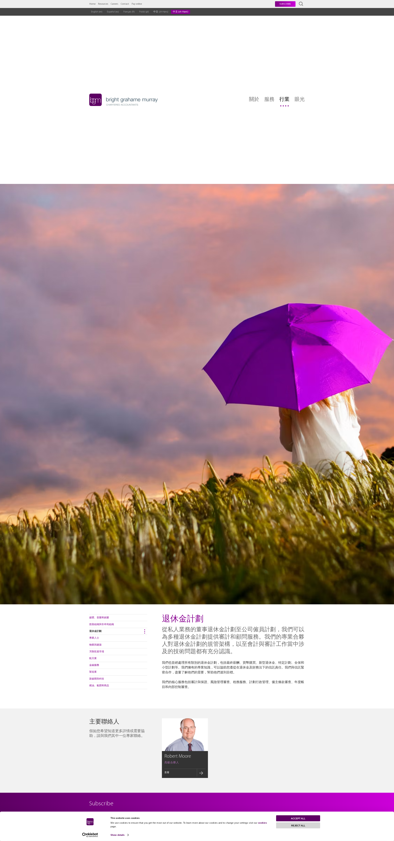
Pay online (137, 4)
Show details (118, 835)
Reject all (298, 825)
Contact (125, 4)
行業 (284, 99)
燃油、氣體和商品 (99, 685)
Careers (114, 4)
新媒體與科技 (96, 679)
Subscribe (285, 4)
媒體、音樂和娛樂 (99, 617)
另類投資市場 (96, 651)
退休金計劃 (95, 631)
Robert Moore (177, 756)
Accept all (298, 818)
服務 (269, 99)
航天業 (93, 658)
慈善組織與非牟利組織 (101, 624)
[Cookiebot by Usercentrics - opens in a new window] (90, 835)
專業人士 (94, 638)
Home (92, 4)
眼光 (300, 99)
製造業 (93, 672)
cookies (262, 822)
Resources (103, 4)
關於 (254, 99)
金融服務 (94, 665)
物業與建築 (95, 645)
